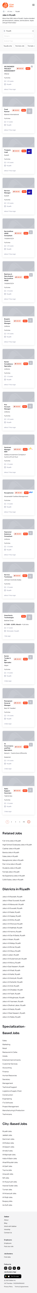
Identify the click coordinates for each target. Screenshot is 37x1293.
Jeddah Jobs (7, 1135)
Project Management (10, 1106)
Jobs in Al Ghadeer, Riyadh (12, 990)
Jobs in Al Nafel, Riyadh (11, 974)
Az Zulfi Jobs (7, 1205)
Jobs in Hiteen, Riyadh (10, 939)
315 (24, 822)
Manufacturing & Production (13, 1110)
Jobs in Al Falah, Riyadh (11, 993)
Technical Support (9, 1087)
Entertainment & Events (11, 1060)
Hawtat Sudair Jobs (10, 1185)
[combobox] (20, 36)
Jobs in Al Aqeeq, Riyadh (11, 916)
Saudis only (8, 46)
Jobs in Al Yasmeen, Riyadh (12, 1001)
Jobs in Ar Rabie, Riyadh (11, 1017)
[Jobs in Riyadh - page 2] (29, 821)
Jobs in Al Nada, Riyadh (11, 912)
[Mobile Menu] (33, 5)
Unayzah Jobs (7, 1174)
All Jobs (9, 12)
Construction (7, 1095)
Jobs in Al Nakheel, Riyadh (12, 927)
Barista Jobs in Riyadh (10, 852)
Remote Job (19, 46)
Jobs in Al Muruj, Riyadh (11, 962)
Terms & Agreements (21, 1287)
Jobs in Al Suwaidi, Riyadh (12, 908)
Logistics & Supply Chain (12, 1091)
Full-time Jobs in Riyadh (11, 841)
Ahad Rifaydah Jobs (10, 1162)
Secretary (6, 1079)
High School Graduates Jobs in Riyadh (17, 844)
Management (7, 1083)
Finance (5, 1071)
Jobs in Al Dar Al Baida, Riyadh (13, 935)
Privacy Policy (8, 1287)
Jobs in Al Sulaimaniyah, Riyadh (14, 959)
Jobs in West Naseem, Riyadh (13, 1013)
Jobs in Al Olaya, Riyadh (11, 951)
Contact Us (8, 1233)
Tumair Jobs (7, 1189)
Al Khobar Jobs (8, 1143)
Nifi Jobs (5, 1178)
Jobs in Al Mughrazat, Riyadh (13, 997)
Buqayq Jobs (7, 1201)
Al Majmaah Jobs (9, 1154)
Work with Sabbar (10, 1226)
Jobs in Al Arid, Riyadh (10, 986)
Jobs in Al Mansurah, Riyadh (13, 904)
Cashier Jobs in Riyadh (11, 848)
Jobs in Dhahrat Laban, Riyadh (14, 1005)
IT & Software (7, 1102)
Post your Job (8, 1246)
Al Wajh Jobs (7, 1197)
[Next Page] (29, 822)
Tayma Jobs (7, 1170)
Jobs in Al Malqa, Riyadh (11, 943)
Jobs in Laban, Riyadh (10, 955)
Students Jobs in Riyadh (11, 868)
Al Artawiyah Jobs (9, 1193)
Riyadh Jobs (7, 1131)
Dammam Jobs (8, 1139)
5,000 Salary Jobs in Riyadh (12, 879)
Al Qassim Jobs (8, 1147)
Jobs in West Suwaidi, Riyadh (13, 900)
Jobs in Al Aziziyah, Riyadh (12, 978)
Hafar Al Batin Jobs (9, 1158)
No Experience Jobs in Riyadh (13, 875)
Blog (5, 1223)
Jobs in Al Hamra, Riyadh (11, 931)
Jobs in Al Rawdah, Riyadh (12, 896)
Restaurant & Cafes (9, 1052)
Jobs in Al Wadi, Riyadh (11, 970)
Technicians (7, 1114)
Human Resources (9, 1075)
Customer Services (9, 1064)
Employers (7, 1243)
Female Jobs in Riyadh (11, 872)
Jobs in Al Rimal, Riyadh (11, 947)
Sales (4, 1040)
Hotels (5, 1056)
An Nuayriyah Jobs (9, 1182)
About (6, 1220)
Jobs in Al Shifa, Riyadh (11, 920)
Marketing (6, 1044)
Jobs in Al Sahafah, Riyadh (12, 982)
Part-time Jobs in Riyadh (11, 864)
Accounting (7, 1067)
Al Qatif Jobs (7, 1166)
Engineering (7, 1099)
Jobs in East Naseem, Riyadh (13, 966)
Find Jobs (7, 1257)
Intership (7, 1229)
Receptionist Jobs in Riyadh (13, 860)
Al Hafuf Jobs (7, 1151)
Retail (4, 1048)
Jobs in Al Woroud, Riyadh (12, 924)
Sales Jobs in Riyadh (10, 856)
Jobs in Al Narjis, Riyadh (11, 1009)
